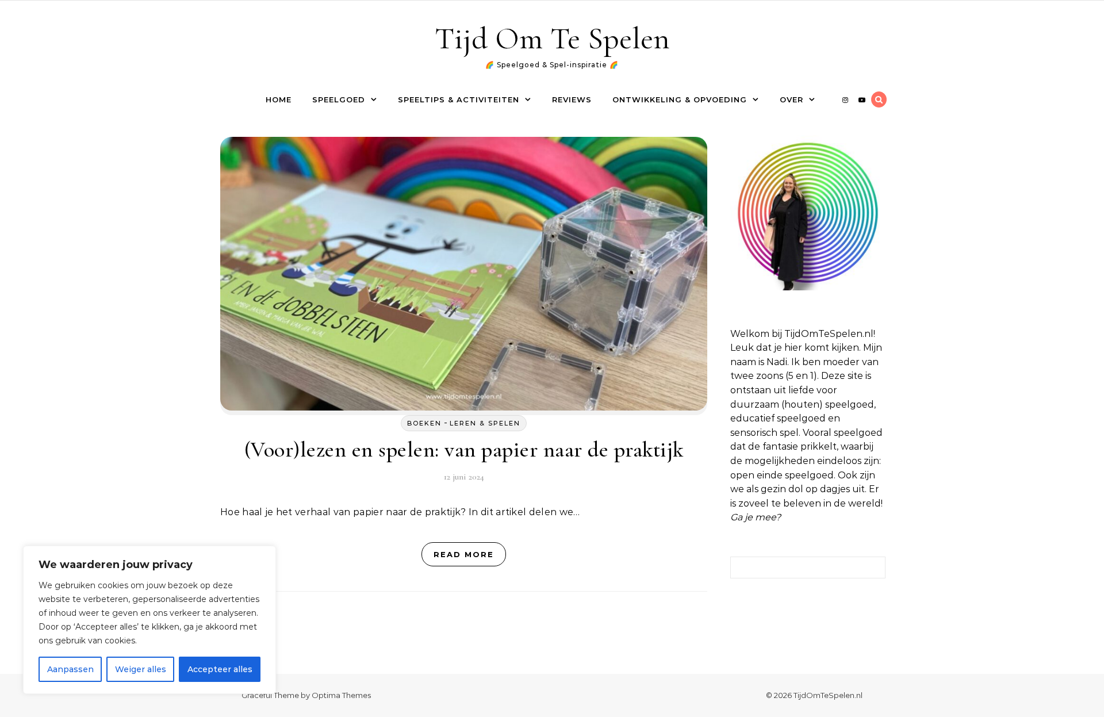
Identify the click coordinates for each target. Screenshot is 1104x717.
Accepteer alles (219, 669)
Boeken (424, 423)
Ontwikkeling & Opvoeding (679, 99)
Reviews (572, 99)
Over (791, 99)
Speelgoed (338, 99)
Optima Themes (341, 695)
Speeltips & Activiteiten (458, 99)
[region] (149, 620)
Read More (464, 554)
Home (279, 99)
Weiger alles (140, 669)
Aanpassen (70, 669)
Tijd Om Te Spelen (552, 38)
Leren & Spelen (485, 423)
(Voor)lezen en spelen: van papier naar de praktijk (464, 449)
